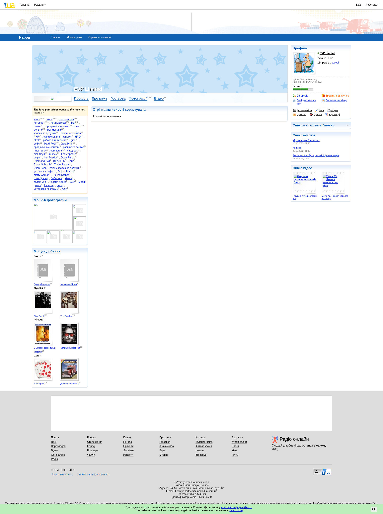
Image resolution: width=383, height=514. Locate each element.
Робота (91, 437)
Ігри (36, 355)
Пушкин (48, 185)
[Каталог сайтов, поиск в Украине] (322, 470)
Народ (91, 446)
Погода (127, 441)
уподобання (50, 251)
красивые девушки (45, 133)
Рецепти (128, 454)
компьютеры (58, 122)
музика (318, 114)
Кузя (72, 181)
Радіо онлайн (294, 439)
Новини (199, 450)
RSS (53, 441)
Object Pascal (66, 171)
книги (37, 119)
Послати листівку (336, 100)
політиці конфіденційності (236, 507)
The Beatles (66, 316)
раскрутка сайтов (73, 147)
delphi (37, 157)
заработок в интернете (57, 136)
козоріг (336, 62)
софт (37, 143)
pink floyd (39, 153)
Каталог (200, 437)
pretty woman (41, 174)
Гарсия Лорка (58, 181)
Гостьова (118, 98)
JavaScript (67, 143)
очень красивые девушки (65, 167)
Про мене (99, 98)
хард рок (72, 150)
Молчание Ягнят (68, 284)
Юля (64, 188)
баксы (68, 178)
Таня (71, 160)
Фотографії (138, 98)
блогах (328, 125)
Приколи (128, 446)
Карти (162, 450)
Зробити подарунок (337, 95)
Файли (91, 454)
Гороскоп (164, 441)
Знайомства (166, 446)
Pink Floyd (39, 316)
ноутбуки (40, 150)
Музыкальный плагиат (306, 140)
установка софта (44, 171)
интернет (39, 122)
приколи (301, 114)
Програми (165, 437)
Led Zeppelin (68, 153)
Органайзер (58, 454)
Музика (38, 287)
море (49, 119)
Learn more (236, 510)
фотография (66, 119)
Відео (159, 98)
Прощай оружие (42, 284)
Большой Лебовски (70, 348)
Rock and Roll (42, 160)
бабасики (56, 178)
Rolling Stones (61, 174)
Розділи (38, 4)
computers (56, 150)
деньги (38, 129)
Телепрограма (203, 441)
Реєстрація (372, 4)
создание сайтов (71, 133)
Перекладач (58, 446)
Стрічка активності (99, 37)
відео (334, 110)
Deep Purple (68, 157)
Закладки (237, 437)
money (53, 153)
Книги (37, 256)
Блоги (235, 446)
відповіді (334, 114)
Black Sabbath (42, 164)
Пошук (127, 437)
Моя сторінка (74, 37)
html (36, 140)
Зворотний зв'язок (62, 474)
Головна (24, 4)
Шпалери (92, 450)
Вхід (358, 4)
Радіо (54, 458)
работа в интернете (54, 140)
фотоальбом (304, 110)
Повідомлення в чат (306, 102)
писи (38, 185)
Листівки (128, 450)
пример (297, 147)
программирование (57, 126)
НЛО (78, 136)
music (77, 126)
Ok (374, 509)
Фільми (38, 319)
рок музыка (54, 129)
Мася (81, 181)
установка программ (46, 188)
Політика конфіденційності (93, 474)
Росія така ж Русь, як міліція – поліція (316, 155)
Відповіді (200, 454)
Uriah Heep (40, 167)
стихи (37, 126)
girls (73, 140)
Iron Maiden (50, 157)
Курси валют (239, 441)
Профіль (300, 48)
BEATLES (59, 160)
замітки (308, 135)
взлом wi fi (40, 181)
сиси (59, 185)
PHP (36, 136)
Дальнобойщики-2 (69, 383)
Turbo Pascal (61, 164)
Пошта (55, 437)
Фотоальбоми (203, 446)
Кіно (234, 450)
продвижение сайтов (46, 147)
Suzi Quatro (40, 178)
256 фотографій (53, 200)
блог (321, 110)
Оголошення (94, 441)
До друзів (302, 95)
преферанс (39, 383)
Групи (235, 454)
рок (73, 122)
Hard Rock (50, 143)
